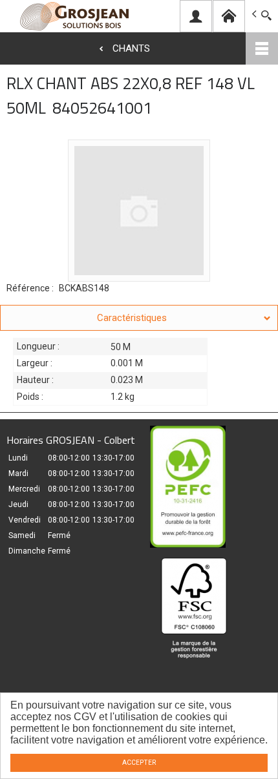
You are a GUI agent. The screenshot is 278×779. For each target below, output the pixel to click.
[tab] (139, 318)
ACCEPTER (139, 762)
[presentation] (139, 318)
